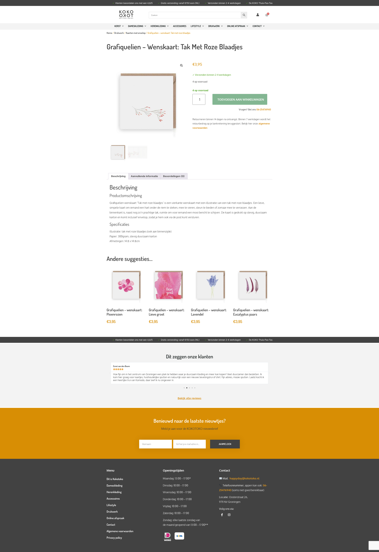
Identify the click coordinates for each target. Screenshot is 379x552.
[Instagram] (229, 515)
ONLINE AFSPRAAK (236, 26)
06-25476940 (263, 109)
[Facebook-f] (222, 515)
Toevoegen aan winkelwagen (240, 99)
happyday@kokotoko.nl (244, 478)
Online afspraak (115, 518)
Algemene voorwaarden (120, 531)
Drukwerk (214, 26)
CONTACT (257, 26)
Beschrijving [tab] (118, 176)
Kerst (117, 26)
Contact (111, 524)
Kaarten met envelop (136, 32)
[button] (181, 65)
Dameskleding (135, 26)
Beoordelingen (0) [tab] (174, 176)
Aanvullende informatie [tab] (144, 176)
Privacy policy (114, 537)
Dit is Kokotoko (115, 479)
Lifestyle (196, 26)
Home (109, 32)
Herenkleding (158, 26)
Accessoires (179, 26)
